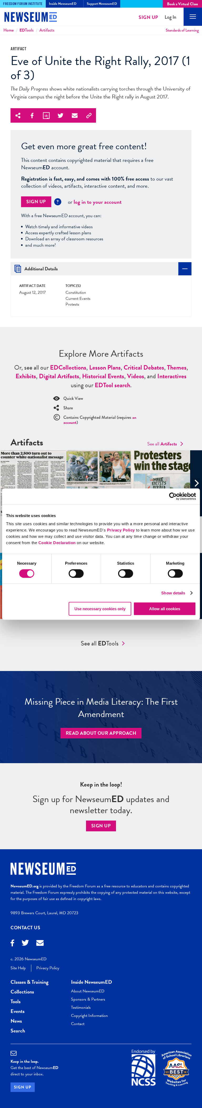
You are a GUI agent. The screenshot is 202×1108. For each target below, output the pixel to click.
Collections (68, 367)
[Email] (40, 943)
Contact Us (26, 927)
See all (162, 443)
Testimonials (81, 1007)
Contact (77, 1024)
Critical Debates (144, 367)
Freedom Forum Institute (23, 4)
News (16, 1021)
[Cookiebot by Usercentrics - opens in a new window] (173, 496)
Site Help (18, 968)
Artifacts (46, 30)
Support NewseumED (102, 3)
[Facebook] (12, 944)
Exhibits (26, 376)
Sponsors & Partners (88, 999)
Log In (170, 17)
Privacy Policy (121, 530)
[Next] (196, 483)
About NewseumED (87, 991)
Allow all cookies (164, 609)
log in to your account (98, 202)
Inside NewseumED (91, 982)
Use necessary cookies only (99, 609)
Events (17, 1011)
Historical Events (103, 376)
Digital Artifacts (59, 376)
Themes (176, 367)
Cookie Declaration (57, 542)
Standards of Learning (182, 30)
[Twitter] (25, 943)
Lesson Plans (105, 367)
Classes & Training (29, 982)
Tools (26, 30)
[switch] (76, 573)
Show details (173, 592)
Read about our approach (101, 733)
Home (8, 30)
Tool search (112, 385)
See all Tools (100, 643)
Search (18, 1031)
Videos (135, 376)
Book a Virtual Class (182, 4)
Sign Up (148, 17)
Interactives (171, 376)
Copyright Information (89, 1015)
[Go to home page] (26, 17)
